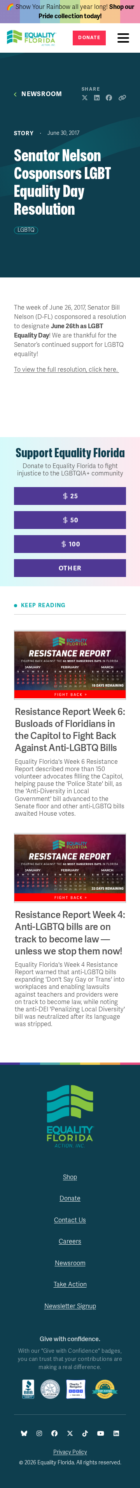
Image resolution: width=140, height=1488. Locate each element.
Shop (70, 1177)
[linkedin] (116, 1434)
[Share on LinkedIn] (97, 98)
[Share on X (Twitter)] (85, 98)
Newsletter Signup (70, 1306)
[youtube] (100, 1434)
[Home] (34, 38)
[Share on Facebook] (109, 98)
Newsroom (41, 94)
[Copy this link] (122, 98)
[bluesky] (24, 1434)
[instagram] (39, 1434)
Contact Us (70, 1220)
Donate (89, 38)
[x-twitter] (70, 1434)
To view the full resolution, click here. (66, 370)
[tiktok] (85, 1434)
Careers (70, 1241)
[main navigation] (125, 38)
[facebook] (54, 1434)
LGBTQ (26, 230)
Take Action (70, 1284)
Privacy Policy (70, 1452)
